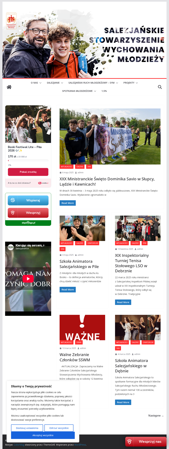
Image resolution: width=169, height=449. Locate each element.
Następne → (156, 415)
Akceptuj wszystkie (43, 435)
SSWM (78, 342)
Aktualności (66, 166)
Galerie (79, 166)
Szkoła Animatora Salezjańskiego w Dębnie (131, 365)
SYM (89, 166)
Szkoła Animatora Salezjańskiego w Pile (79, 263)
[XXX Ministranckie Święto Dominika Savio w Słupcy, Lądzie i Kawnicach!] (110, 136)
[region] (43, 411)
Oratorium (92, 243)
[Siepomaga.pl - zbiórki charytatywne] (28, 224)
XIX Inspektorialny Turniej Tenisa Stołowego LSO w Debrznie (132, 263)
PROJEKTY (128, 82)
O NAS (34, 82)
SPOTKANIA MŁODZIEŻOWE (77, 90)
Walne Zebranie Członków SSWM (75, 357)
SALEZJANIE (53, 82)
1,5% (104, 90)
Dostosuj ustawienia (27, 428)
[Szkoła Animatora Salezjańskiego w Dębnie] (138, 327)
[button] (40, 82)
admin (81, 172)
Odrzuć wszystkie (59, 428)
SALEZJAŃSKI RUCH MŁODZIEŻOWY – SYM (91, 82)
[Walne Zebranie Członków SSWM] (82, 327)
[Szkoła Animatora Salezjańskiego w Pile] (82, 228)
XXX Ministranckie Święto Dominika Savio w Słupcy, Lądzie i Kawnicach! (107, 181)
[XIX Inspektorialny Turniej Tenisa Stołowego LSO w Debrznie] (138, 228)
